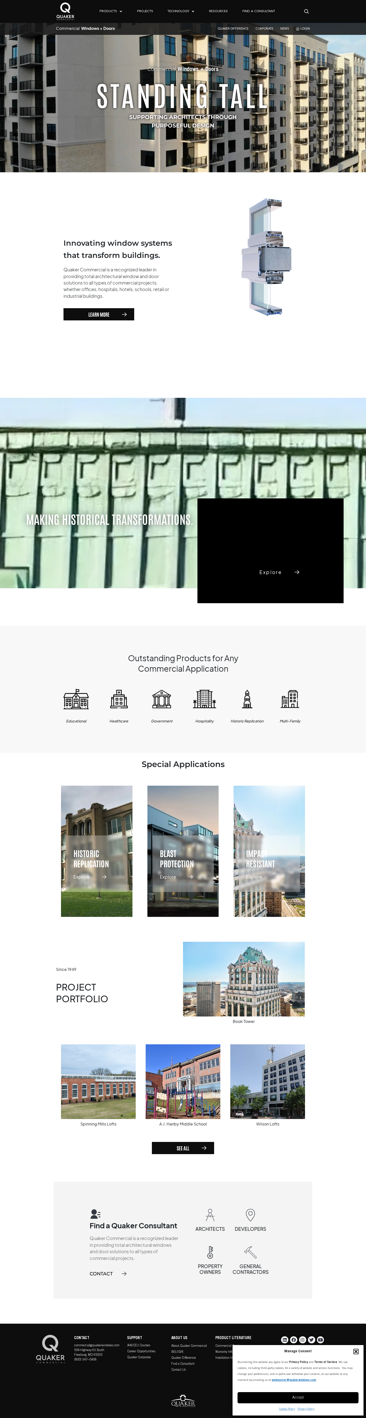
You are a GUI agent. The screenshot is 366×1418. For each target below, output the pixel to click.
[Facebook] (293, 1340)
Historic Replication (91, 858)
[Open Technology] (193, 11)
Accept (298, 1398)
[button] (356, 1351)
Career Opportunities (141, 1351)
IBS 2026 (177, 1352)
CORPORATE (264, 28)
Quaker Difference (183, 1358)
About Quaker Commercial (189, 1346)
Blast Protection (177, 858)
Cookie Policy (287, 1409)
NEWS (284, 28)
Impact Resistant (260, 858)
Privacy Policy (306, 1409)
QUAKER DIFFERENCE (233, 28)
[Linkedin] (284, 1340)
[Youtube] (320, 1340)
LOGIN (305, 28)
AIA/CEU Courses (138, 1345)
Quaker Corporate (139, 1357)
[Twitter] (311, 1340)
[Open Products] (120, 11)
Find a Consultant (182, 1364)
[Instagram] (302, 1340)
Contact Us (178, 1370)
